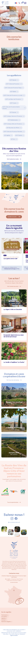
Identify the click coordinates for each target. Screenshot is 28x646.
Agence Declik (14, 635)
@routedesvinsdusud (14, 522)
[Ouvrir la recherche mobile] (19, 3)
